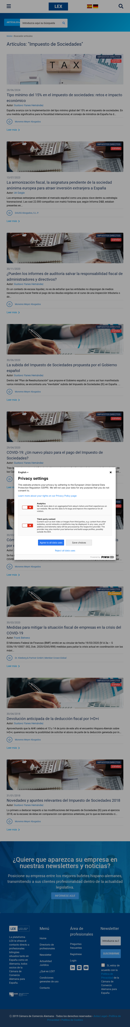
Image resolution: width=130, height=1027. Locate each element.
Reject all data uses (65, 550)
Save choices (79, 542)
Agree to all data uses (51, 542)
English (22, 472)
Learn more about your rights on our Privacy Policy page (47, 496)
